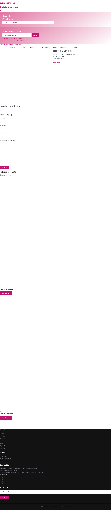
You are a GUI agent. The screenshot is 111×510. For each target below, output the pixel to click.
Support (63, 47)
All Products (3, 456)
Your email (3, 125)
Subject (2, 133)
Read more (5, 293)
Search (35, 35)
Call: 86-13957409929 (7, 3)
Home (12, 47)
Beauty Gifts (4, 461)
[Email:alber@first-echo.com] (0, 5)
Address (3, 11)
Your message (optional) (7, 140)
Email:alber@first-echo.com (10, 7)
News (55, 47)
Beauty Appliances (5, 458)
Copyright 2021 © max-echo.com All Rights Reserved (55, 506)
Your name (3, 118)
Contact (74, 47)
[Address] (0, 9)
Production (45, 47)
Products (33, 47)
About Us (21, 47)
